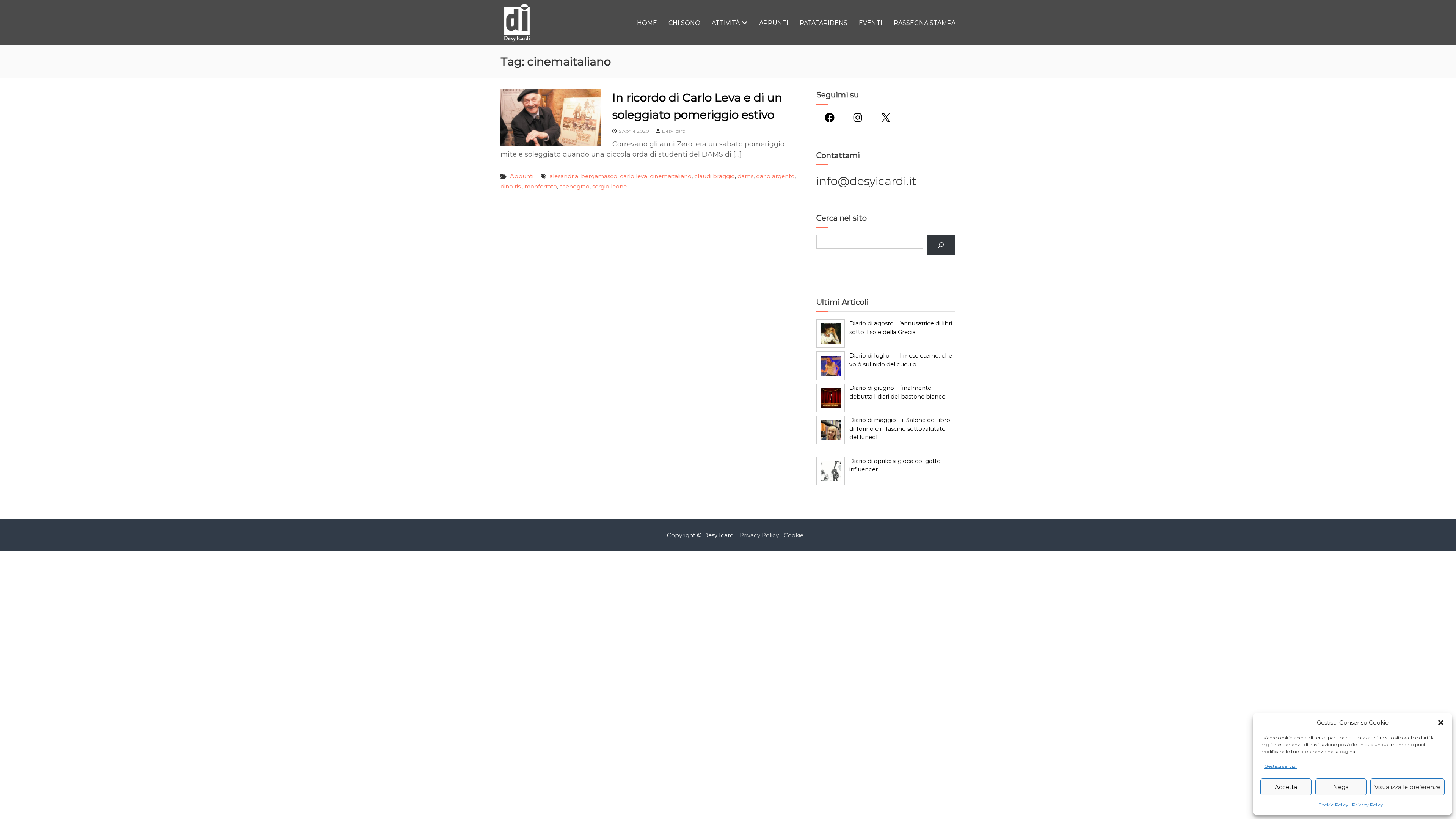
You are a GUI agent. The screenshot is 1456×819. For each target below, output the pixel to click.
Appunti (773, 23)
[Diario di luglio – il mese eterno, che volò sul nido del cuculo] (830, 365)
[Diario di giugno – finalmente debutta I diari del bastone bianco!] (830, 398)
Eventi (870, 23)
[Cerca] (941, 245)
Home (647, 23)
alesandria (563, 176)
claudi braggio (714, 176)
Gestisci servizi (1280, 766)
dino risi (511, 186)
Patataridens (823, 23)
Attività (726, 23)
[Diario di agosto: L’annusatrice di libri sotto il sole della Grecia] (830, 333)
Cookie (793, 535)
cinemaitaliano (671, 176)
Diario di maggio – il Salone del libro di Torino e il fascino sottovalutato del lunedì (899, 428)
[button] (1441, 722)
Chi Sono (684, 23)
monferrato (540, 186)
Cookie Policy (1333, 805)
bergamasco (599, 176)
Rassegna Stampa (925, 23)
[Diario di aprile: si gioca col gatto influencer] (830, 471)
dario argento (775, 176)
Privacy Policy (1367, 805)
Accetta (1286, 787)
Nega (1341, 787)
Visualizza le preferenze (1407, 787)
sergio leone (609, 186)
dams (745, 176)
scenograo (575, 186)
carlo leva (633, 176)
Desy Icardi (674, 131)
